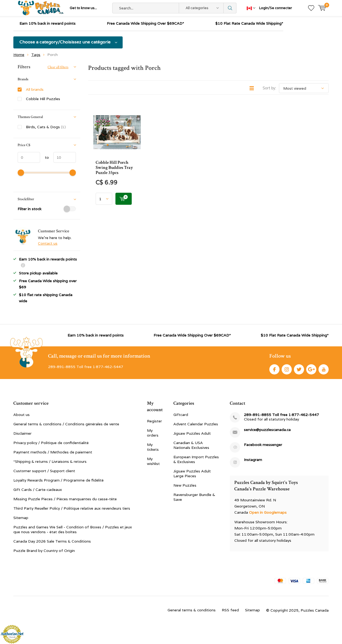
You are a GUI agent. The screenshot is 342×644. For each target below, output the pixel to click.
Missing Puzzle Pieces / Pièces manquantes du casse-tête (65, 499)
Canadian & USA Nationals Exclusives (191, 445)
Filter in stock (29, 208)
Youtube (323, 369)
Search (230, 8)
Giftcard (180, 414)
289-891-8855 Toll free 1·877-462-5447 (281, 414)
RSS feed (230, 610)
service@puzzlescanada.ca (267, 429)
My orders (152, 433)
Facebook (274, 369)
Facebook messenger (263, 444)
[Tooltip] (23, 266)
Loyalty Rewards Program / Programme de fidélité (58, 480)
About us (21, 414)
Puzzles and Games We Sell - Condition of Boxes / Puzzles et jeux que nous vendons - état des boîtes (72, 529)
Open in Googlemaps (268, 512)
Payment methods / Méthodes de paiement (52, 452)
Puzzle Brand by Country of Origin (44, 550)
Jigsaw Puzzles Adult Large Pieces (192, 473)
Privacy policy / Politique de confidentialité (51, 442)
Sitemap (20, 517)
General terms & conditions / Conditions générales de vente (66, 424)
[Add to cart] (123, 199)
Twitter (299, 369)
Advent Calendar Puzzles (195, 424)
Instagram (287, 369)
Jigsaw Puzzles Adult (192, 433)
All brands (35, 89)
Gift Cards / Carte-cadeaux (37, 489)
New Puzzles (184, 485)
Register (154, 421)
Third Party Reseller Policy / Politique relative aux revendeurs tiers (71, 508)
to (44, 157)
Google (311, 369)
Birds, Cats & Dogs (46, 126)
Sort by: (269, 88)
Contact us (47, 243)
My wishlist (153, 461)
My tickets (153, 447)
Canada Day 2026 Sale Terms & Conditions (52, 541)
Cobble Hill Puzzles (43, 98)
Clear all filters (58, 67)
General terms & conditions (192, 610)
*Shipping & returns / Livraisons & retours (50, 461)
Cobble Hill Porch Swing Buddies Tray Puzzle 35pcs (114, 168)
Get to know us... (83, 8)
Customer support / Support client (44, 470)
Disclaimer (22, 433)
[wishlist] (311, 8)
